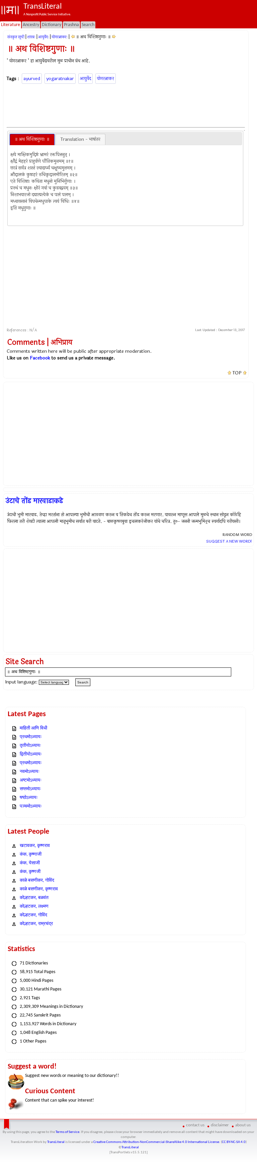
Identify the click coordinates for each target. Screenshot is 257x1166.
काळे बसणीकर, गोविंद (37, 880)
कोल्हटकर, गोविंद (33, 915)
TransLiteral (56, 1142)
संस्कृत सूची (15, 37)
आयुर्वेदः (43, 37)
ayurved (31, 78)
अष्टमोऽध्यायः (30, 780)
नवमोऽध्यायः (29, 771)
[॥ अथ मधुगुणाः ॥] (73, 36)
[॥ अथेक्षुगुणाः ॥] (114, 36)
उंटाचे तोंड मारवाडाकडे (34, 501)
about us (243, 1125)
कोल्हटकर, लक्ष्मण (34, 906)
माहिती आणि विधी (33, 728)
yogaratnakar (60, 78)
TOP (237, 373)
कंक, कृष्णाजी (30, 854)
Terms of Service (67, 1132)
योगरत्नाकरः (60, 37)
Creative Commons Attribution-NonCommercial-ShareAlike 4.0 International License (156, 1142)
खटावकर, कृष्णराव (35, 845)
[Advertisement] (128, 104)
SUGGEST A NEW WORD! (229, 541)
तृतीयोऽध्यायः (30, 745)
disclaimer (220, 1125)
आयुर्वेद (85, 78)
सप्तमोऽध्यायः (30, 789)
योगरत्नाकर (105, 78)
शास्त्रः (31, 37)
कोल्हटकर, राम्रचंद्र (36, 923)
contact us (195, 1125)
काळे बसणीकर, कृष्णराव (39, 889)
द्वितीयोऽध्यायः (31, 754)
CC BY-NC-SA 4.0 (234, 1142)
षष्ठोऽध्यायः (29, 797)
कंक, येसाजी (30, 863)
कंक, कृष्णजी (30, 871)
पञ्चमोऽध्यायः (31, 806)
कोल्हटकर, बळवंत (34, 897)
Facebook (40, 357)
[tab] (32, 139)
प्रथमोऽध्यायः (31, 737)
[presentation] (32, 139)
